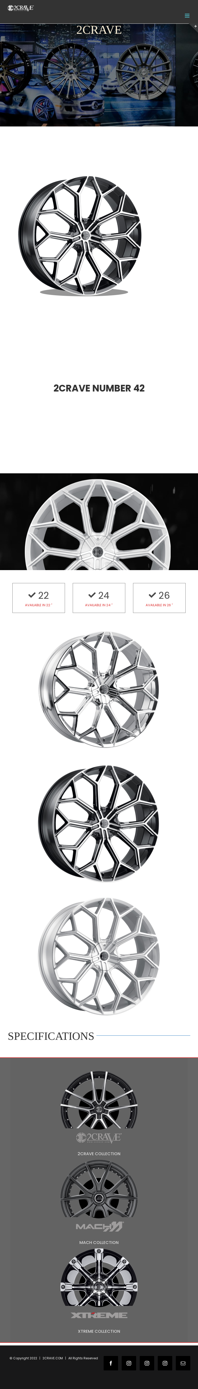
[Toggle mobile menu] (187, 15)
